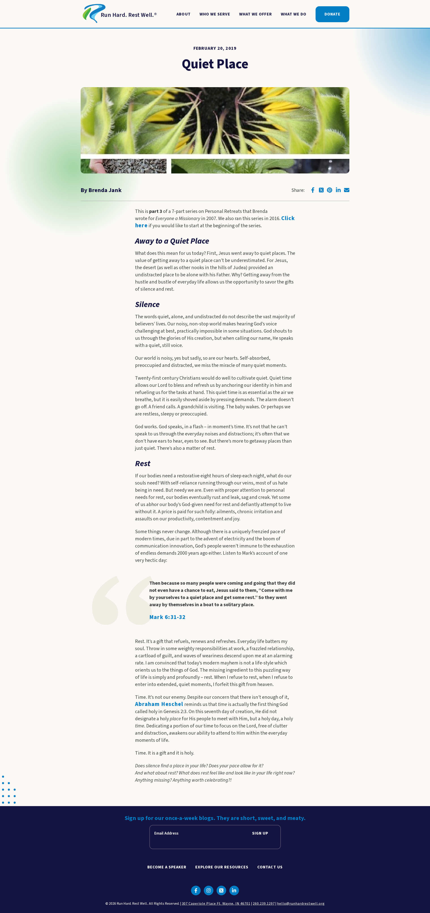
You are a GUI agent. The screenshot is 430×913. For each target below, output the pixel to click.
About (183, 14)
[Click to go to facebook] (312, 190)
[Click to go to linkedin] (338, 190)
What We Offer (255, 14)
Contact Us (270, 867)
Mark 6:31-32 (167, 617)
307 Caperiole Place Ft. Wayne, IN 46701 (216, 903)
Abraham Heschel (159, 704)
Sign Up (260, 833)
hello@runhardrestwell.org (301, 903)
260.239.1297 (264, 903)
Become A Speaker (166, 867)
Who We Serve (215, 14)
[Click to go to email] (346, 190)
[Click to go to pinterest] (329, 190)
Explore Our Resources (221, 867)
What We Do (294, 14)
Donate (332, 14)
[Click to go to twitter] (321, 190)
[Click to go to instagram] (208, 890)
